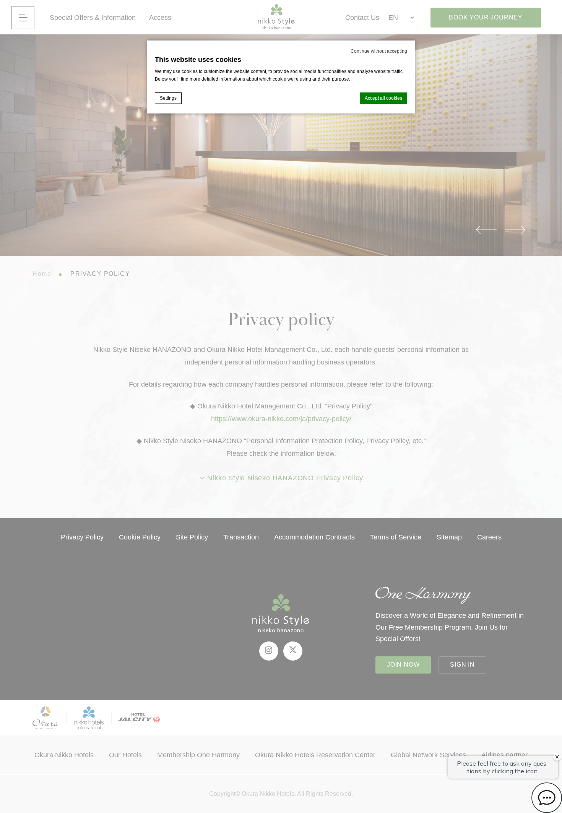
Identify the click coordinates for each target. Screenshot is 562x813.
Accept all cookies (383, 98)
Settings (168, 98)
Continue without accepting (379, 51)
